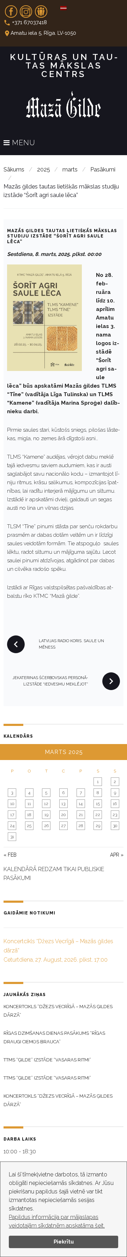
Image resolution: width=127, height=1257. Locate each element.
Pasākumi (102, 169)
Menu (22, 143)
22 (97, 814)
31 (12, 836)
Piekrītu (64, 1242)
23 (115, 814)
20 (63, 814)
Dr (41, 9)
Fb (11, 9)
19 (46, 814)
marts (70, 169)
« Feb (10, 855)
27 (63, 825)
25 (29, 825)
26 (46, 825)
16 (115, 803)
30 (115, 825)
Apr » (116, 855)
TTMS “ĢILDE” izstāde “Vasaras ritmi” (47, 1059)
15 (98, 803)
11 (29, 803)
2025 (43, 169)
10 (12, 803)
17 (12, 814)
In (26, 9)
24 (12, 825)
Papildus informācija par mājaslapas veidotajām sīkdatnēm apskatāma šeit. (57, 1221)
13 (63, 803)
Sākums (14, 169)
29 (98, 825)
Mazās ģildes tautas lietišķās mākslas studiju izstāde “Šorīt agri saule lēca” (62, 236)
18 (29, 814)
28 (80, 825)
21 (81, 814)
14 (81, 803)
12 (46, 803)
